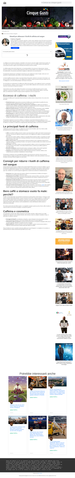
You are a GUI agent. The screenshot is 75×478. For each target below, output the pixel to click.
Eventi (31, 28)
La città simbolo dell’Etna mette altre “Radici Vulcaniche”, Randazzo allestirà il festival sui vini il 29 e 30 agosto (17, 428)
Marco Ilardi (40, 473)
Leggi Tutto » (14, 410)
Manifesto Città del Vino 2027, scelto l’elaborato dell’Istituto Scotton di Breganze (17, 406)
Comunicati (14, 28)
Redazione (60, 28)
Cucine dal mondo (41, 28)
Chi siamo (52, 28)
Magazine (23, 28)
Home (6, 28)
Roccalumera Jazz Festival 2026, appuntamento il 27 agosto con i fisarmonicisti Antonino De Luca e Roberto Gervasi (37, 434)
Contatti (68, 28)
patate (43, 184)
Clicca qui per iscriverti (64, 80)
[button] (50, 51)
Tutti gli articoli (15, 47)
